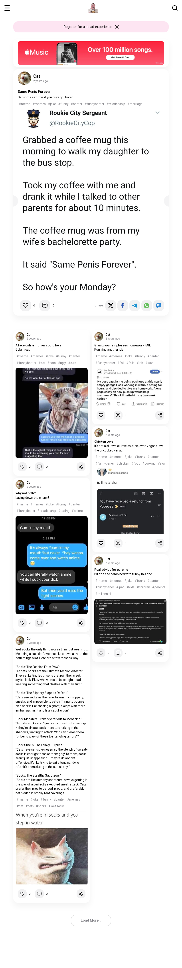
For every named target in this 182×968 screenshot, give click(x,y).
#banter (76, 104)
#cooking (149, 463)
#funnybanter (94, 104)
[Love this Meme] (25, 305)
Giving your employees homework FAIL (122, 345)
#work (149, 363)
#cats (51, 363)
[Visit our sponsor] (91, 43)
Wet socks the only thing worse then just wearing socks (52, 649)
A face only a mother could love (38, 345)
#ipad (120, 587)
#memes (39, 104)
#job (140, 363)
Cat (36, 76)
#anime (77, 511)
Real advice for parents (111, 569)
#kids (131, 587)
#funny (63, 104)
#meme (24, 104)
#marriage (134, 104)
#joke (52, 104)
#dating (63, 511)
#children (143, 587)
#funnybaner (104, 463)
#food (135, 463)
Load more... (91, 920)
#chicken (122, 463)
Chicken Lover (104, 441)
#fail (120, 363)
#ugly (62, 363)
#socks (41, 806)
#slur (161, 463)
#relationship (116, 104)
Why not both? (26, 493)
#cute (72, 363)
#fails (130, 363)
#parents (158, 587)
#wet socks (56, 806)
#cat (42, 363)
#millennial (103, 594)
